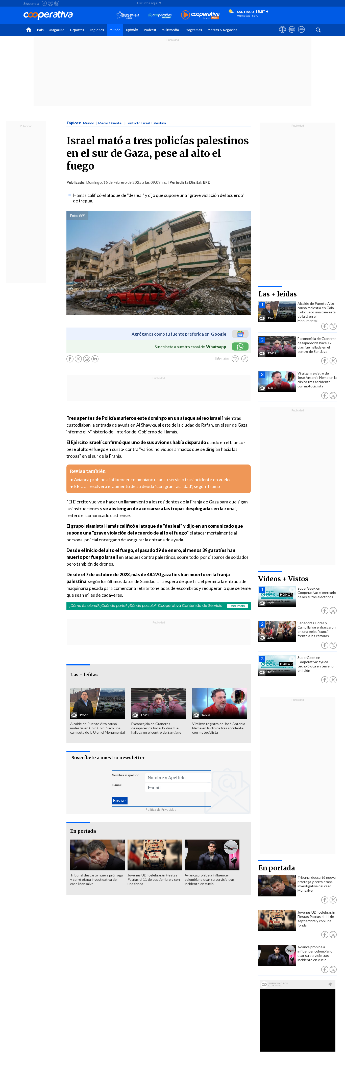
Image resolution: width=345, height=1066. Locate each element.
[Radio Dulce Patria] (128, 15)
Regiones (97, 30)
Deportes (77, 30)
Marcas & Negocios (222, 30)
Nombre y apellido (125, 775)
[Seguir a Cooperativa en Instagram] (56, 3)
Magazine (56, 30)
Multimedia (170, 30)
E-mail (116, 785)
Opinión (132, 30)
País (40, 30)
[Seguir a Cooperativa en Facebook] (44, 3)
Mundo (115, 30)
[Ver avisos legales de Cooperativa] (282, 34)
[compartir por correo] (235, 358)
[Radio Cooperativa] (200, 15)
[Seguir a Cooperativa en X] (50, 3)
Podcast (150, 30)
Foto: (74, 216)
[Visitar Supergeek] (301, 34)
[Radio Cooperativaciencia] (160, 15)
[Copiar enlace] (244, 358)
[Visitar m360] (291, 34)
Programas (193, 30)
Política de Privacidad (161, 809)
